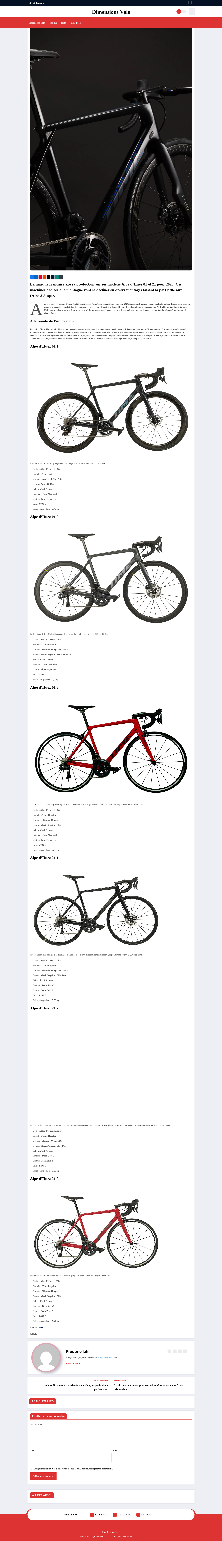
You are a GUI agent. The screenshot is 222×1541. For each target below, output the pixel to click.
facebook (101, 1515)
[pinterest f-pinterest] (193, 2)
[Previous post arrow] (31, 1385)
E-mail (114, 1450)
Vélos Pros (75, 22)
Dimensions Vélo (111, 12)
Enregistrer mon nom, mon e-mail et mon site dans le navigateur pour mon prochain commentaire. (73, 1469)
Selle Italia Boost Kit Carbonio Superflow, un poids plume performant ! (76, 1387)
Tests (63, 22)
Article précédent (100, 1381)
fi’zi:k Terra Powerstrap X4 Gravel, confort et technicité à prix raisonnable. (148, 1387)
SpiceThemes (137, 1537)
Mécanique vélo (37, 22)
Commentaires (36, 1424)
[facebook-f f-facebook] (186, 2)
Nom (32, 1450)
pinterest (146, 1515)
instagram (124, 1515)
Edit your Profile (105, 1357)
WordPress (108, 1537)
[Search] (192, 11)
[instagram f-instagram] (190, 2)
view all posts (73, 1363)
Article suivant (120, 1381)
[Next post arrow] (191, 1385)
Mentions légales (110, 1532)
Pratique (53, 22)
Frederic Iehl (77, 1351)
